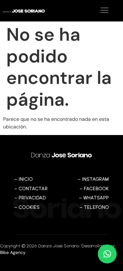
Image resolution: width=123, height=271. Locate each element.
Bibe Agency (13, 252)
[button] (88, 11)
